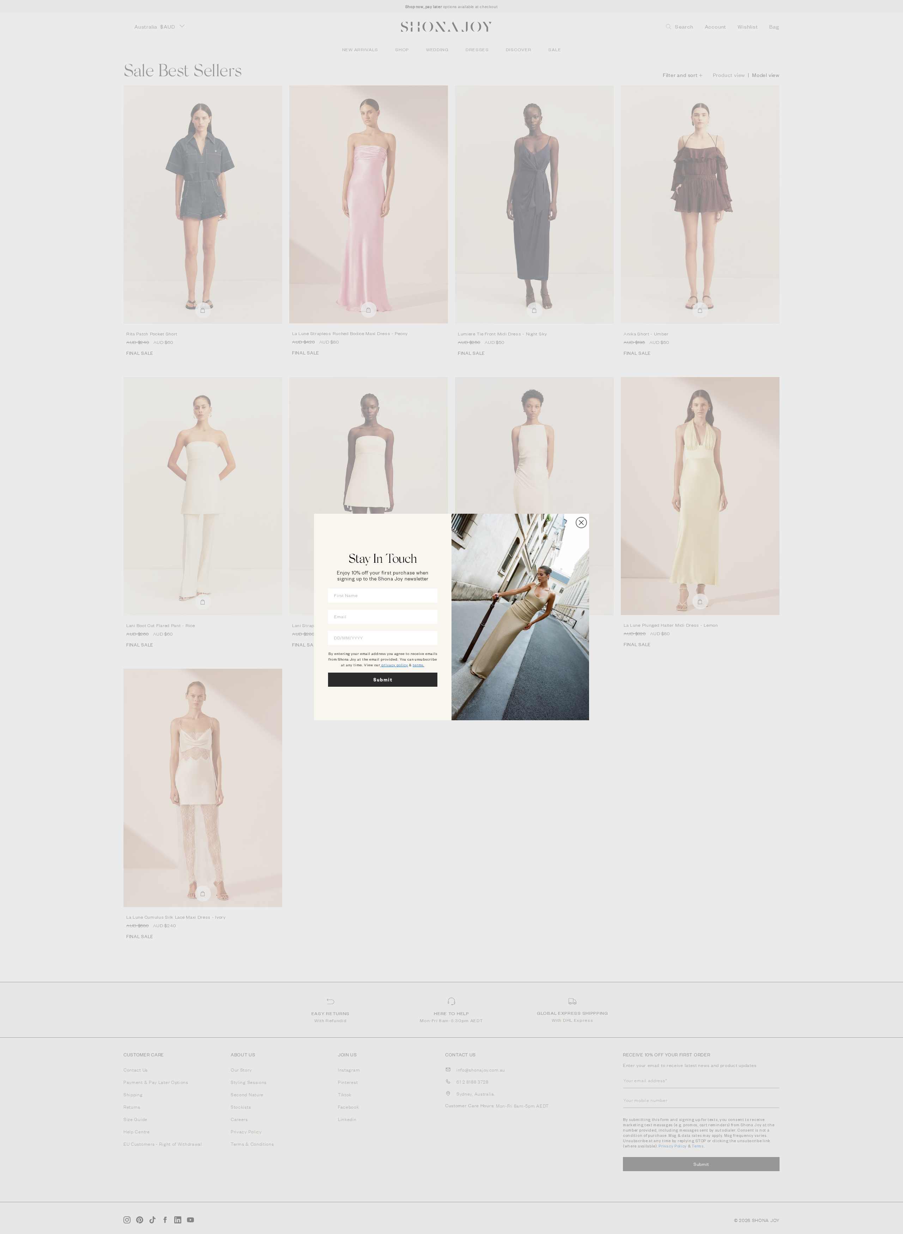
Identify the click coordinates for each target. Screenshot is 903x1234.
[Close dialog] (581, 522)
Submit (383, 679)
